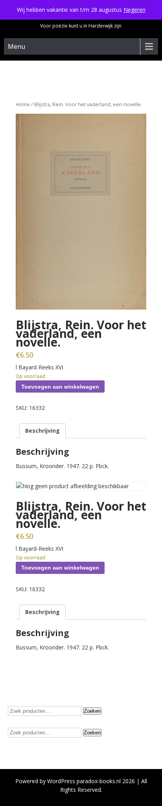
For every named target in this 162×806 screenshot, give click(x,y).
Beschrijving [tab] (42, 430)
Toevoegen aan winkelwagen (60, 387)
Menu (16, 46)
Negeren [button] (134, 9)
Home (23, 104)
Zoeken (92, 711)
